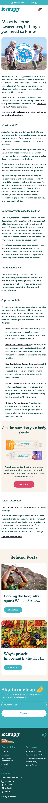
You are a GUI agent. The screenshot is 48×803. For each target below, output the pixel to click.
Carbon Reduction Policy (35, 758)
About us (5, 755)
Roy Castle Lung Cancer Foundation (22, 364)
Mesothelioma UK (13, 329)
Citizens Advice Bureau (16, 403)
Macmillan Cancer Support (18, 345)
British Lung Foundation (16, 384)
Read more (13, 610)
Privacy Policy (31, 762)
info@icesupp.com (11, 778)
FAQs (3, 768)
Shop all (4, 752)
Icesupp (5, 101)
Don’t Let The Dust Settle (18, 508)
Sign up (24, 713)
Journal (4, 764)
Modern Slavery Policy (34, 755)
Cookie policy (31, 765)
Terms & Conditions (33, 752)
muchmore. (12, 797)
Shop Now (24, 484)
